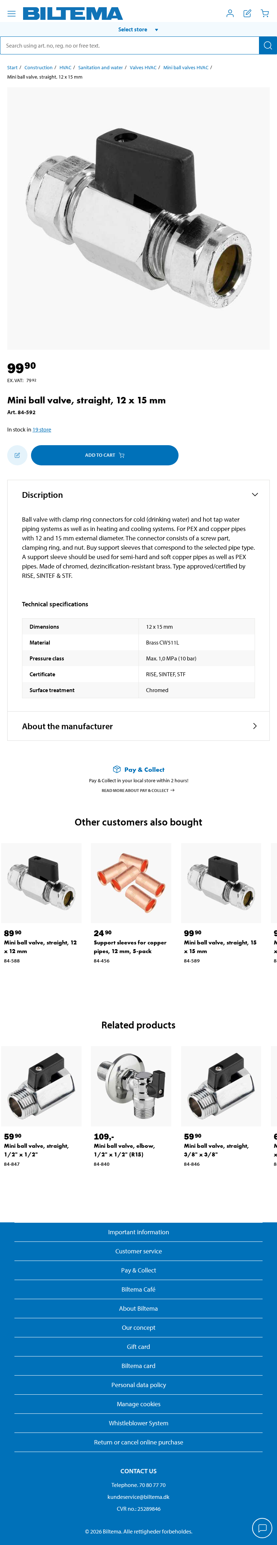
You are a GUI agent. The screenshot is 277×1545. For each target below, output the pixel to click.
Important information (138, 1232)
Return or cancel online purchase (138, 1442)
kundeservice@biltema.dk (138, 1496)
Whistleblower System (138, 1423)
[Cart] (264, 13)
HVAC (65, 67)
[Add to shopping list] (17, 455)
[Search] (268, 45)
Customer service (138, 1251)
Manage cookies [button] (139, 1404)
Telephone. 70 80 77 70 (138, 1484)
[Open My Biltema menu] (230, 13)
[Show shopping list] (247, 13)
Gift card (138, 1346)
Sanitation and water (100, 67)
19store (41, 429)
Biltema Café (138, 1289)
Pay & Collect (138, 1270)
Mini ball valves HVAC (185, 67)
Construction (39, 67)
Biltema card (138, 1366)
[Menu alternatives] (11, 14)
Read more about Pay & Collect (135, 790)
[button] (138, 29)
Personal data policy (138, 1385)
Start (12, 67)
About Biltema (138, 1308)
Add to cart (100, 455)
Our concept (138, 1327)
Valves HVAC (143, 67)
